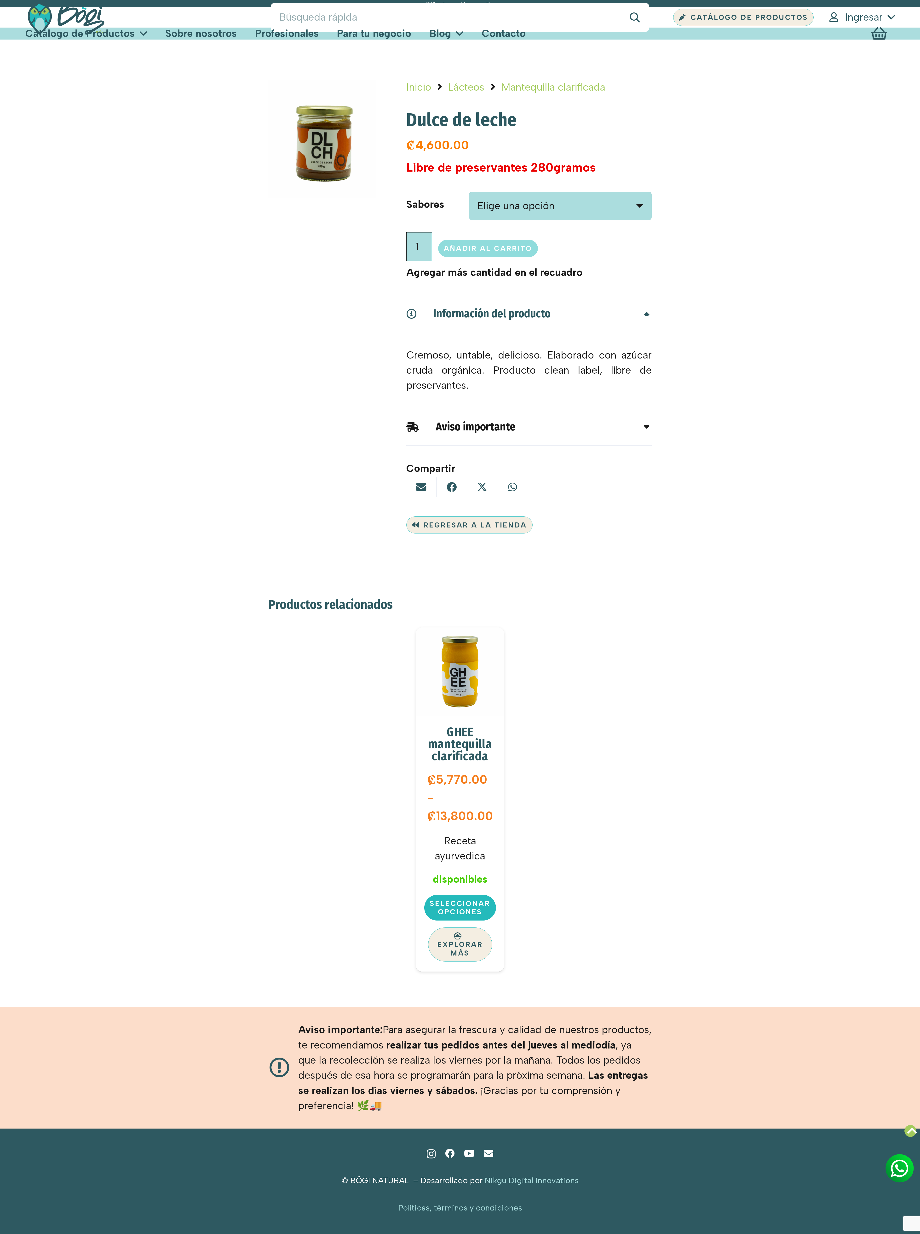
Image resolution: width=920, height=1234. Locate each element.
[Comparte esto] (452, 487)
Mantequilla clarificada (553, 87)
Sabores (425, 204)
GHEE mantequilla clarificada (460, 744)
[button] (861, 17)
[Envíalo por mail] (421, 487)
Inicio (418, 87)
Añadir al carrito (488, 248)
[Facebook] (449, 1153)
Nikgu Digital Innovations (532, 1180)
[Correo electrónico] (488, 1153)
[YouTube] (469, 1153)
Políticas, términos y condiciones (460, 1207)
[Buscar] (635, 17)
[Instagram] (431, 1154)
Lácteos (466, 87)
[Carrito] (879, 33)
